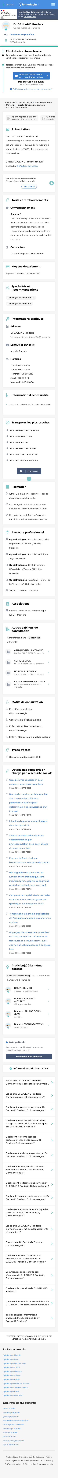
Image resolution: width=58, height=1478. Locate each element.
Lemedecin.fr (9, 102)
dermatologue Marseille (11, 1413)
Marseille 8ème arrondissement (31, 105)
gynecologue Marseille (11, 1417)
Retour (10, 4)
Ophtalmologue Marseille (26, 28)
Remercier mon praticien (29, 1056)
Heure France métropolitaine (31, 82)
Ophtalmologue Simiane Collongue (15, 1387)
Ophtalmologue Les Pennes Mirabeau (16, 1383)
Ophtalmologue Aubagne (12, 1375)
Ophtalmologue (25, 102)
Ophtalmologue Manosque (12, 1371)
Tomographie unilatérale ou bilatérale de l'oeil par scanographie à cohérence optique (30, 918)
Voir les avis (29, 187)
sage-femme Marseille (10, 1445)
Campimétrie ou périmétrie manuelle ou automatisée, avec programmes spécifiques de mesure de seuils (29, 899)
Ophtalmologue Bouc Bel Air (13, 1395)
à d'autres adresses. (27, 166)
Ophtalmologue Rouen (11, 1359)
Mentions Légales (12, 1457)
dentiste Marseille (9, 1409)
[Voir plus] (29, 479)
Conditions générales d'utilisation (32, 1457)
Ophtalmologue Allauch (11, 1367)
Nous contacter (46, 1460)
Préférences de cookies (13, 1464)
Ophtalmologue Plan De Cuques (14, 1363)
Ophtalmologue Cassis (11, 1391)
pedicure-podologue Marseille (13, 1441)
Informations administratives (30, 1068)
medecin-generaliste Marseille (13, 1424)
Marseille (10, 105)
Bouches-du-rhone (43, 102)
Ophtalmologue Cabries (11, 1379)
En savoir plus (30, 17)
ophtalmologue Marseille (11, 1429)
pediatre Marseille (9, 1437)
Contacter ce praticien (22, 34)
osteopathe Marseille (10, 1433)
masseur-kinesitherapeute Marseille (15, 1421)
